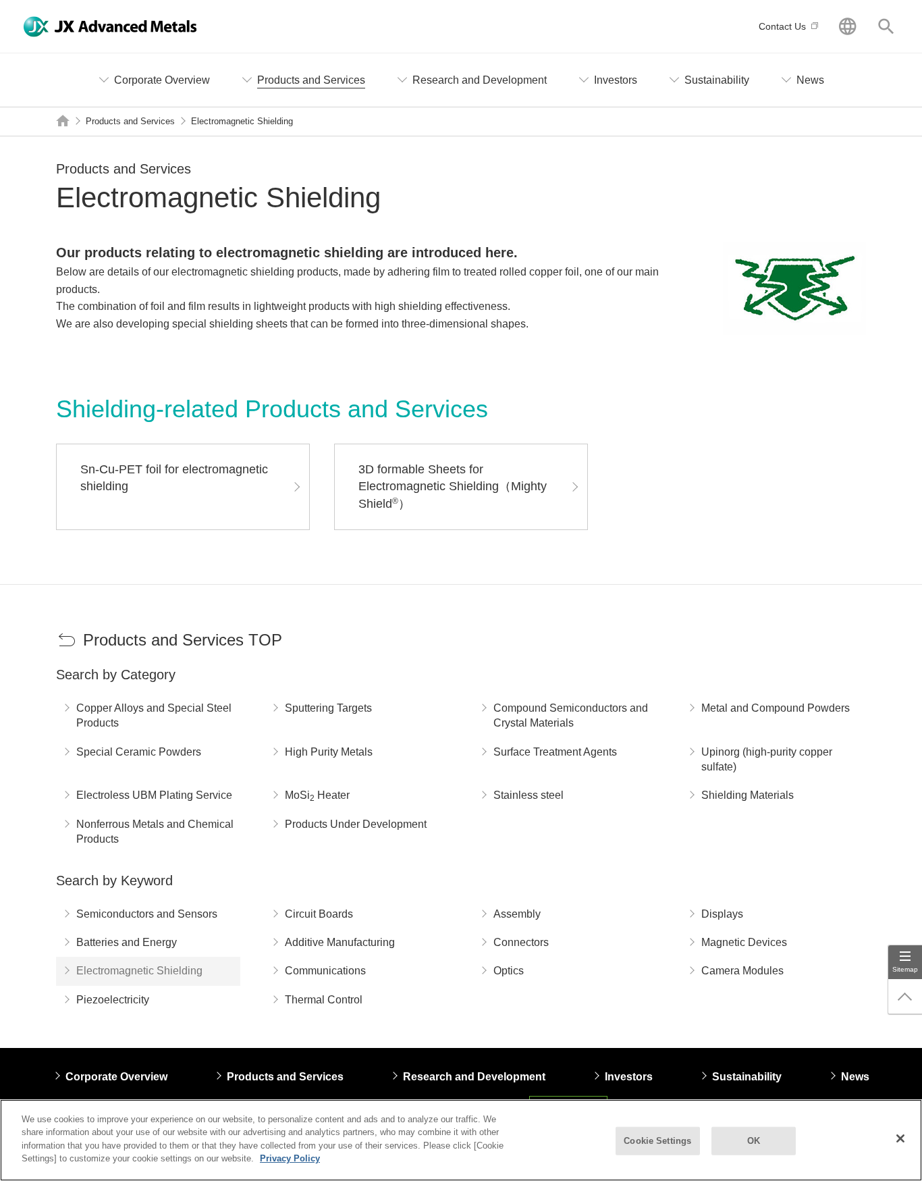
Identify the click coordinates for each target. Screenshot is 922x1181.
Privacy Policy (290, 1158)
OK (753, 1141)
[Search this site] (886, 26)
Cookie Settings (657, 1141)
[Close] (900, 1138)
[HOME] (63, 121)
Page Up (905, 997)
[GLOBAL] (847, 26)
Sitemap (905, 969)
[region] (461, 1140)
